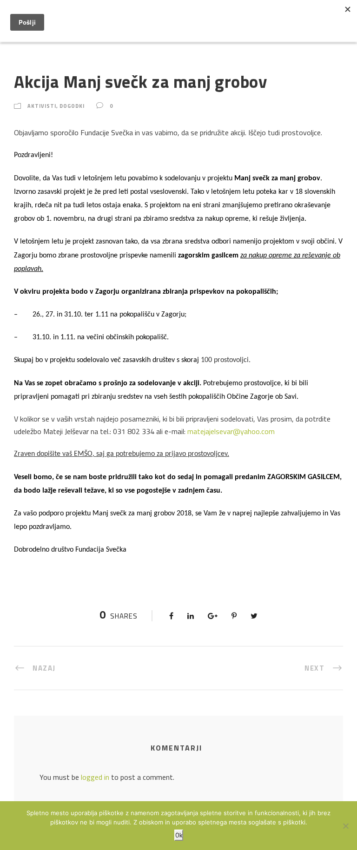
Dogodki (72, 106)
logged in (95, 777)
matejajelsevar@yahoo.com (231, 431)
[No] (345, 825)
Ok (178, 835)
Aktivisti (41, 106)
